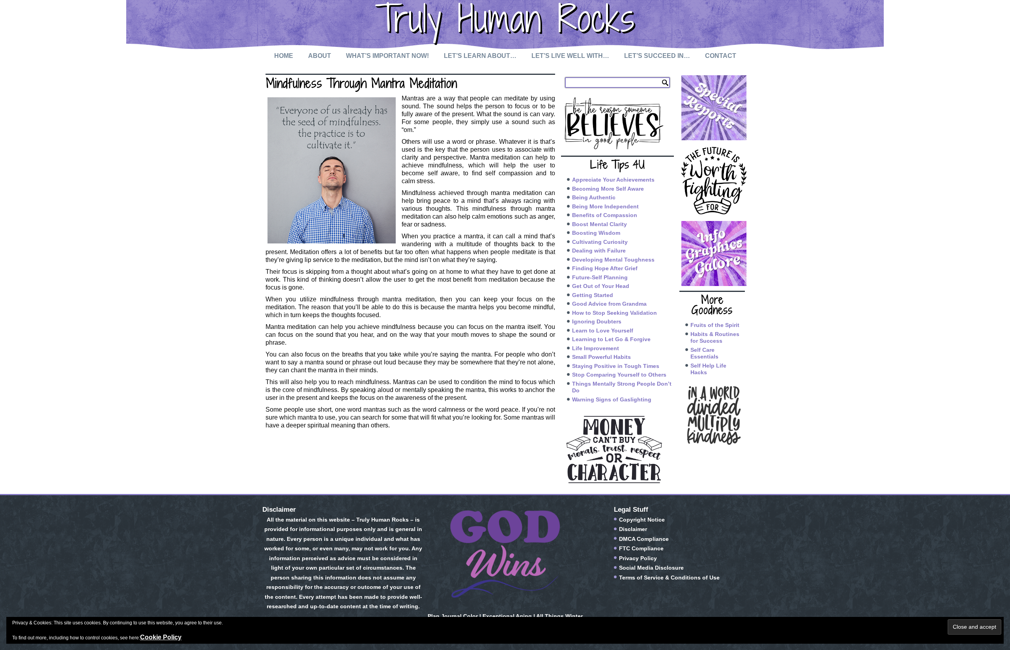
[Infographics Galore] (712, 253)
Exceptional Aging (507, 616)
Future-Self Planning (600, 277)
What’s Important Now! (387, 55)
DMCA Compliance (644, 539)
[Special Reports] (712, 107)
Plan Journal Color (453, 616)
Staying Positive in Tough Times (615, 366)
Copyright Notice (642, 519)
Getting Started (592, 295)
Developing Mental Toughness (613, 259)
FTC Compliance (641, 548)
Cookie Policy (160, 637)
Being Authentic (593, 197)
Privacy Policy (638, 558)
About (319, 55)
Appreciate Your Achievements (613, 179)
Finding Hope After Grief (605, 268)
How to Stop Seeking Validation (614, 313)
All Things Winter (559, 616)
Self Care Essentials (704, 353)
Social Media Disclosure (651, 568)
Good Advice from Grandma (609, 304)
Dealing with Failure (599, 250)
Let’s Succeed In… (657, 55)
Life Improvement (595, 348)
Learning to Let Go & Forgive (611, 339)
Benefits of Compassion (604, 215)
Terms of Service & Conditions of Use (669, 577)
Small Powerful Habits (601, 357)
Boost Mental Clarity (599, 224)
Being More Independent (605, 206)
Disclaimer (633, 529)
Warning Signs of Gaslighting (611, 399)
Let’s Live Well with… (570, 55)
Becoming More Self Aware (608, 189)
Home (283, 55)
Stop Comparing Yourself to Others (619, 374)
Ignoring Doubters (596, 321)
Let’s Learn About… (480, 55)
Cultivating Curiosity (600, 242)
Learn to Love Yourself (602, 330)
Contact (720, 55)
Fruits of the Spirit (714, 325)
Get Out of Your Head (600, 286)
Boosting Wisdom (596, 233)
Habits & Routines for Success (714, 337)
